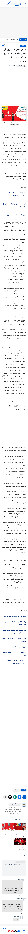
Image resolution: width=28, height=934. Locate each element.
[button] (19, 797)
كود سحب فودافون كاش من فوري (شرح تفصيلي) (8, 834)
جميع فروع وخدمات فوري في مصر (16, 647)
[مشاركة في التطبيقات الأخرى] (5, 797)
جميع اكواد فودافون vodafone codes (15, 616)
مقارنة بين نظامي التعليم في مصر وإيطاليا (9, 39)
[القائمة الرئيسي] (25, 3)
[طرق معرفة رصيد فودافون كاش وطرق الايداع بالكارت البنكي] (20, 826)
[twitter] (15, 931)
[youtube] (12, 931)
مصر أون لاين (5, 807)
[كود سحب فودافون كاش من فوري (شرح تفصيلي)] (8, 826)
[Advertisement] (14, 22)
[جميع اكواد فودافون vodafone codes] (20, 841)
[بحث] (3, 3)
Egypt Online (20, 65)
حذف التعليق (16, 922)
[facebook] (19, 931)
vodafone (23, 46)
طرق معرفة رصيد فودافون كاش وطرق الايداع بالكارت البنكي (21, 834)
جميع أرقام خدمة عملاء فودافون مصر (15, 215)
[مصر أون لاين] (14, 3)
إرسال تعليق (20, 862)
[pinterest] (9, 931)
